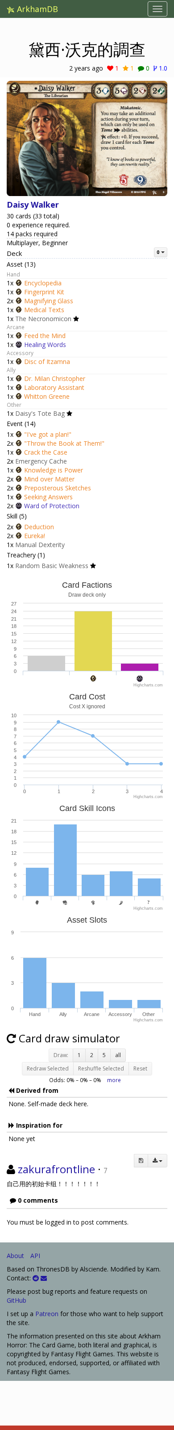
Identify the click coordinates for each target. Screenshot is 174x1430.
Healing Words (45, 344)
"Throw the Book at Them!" (64, 443)
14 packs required (32, 234)
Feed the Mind (45, 335)
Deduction (39, 527)
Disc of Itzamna (47, 361)
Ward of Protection (51, 506)
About (15, 1255)
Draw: (61, 1055)
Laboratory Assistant (54, 387)
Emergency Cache (41, 461)
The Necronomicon (43, 318)
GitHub (16, 1300)
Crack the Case (45, 452)
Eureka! (34, 535)
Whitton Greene (47, 396)
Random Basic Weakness (51, 565)
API (35, 1255)
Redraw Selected (48, 1068)
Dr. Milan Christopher (54, 378)
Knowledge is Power (53, 470)
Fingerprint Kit (44, 292)
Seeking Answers (48, 497)
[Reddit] (36, 1278)
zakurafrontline (56, 1169)
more (114, 1079)
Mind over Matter (49, 479)
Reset (140, 1068)
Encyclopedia (43, 283)
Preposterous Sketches (57, 488)
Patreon (46, 1313)
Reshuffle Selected (101, 1068)
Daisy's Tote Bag (40, 413)
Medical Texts (44, 309)
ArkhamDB (36, 9)
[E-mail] (44, 1278)
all (118, 1055)
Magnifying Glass (48, 301)
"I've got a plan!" (47, 434)
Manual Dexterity (40, 544)
